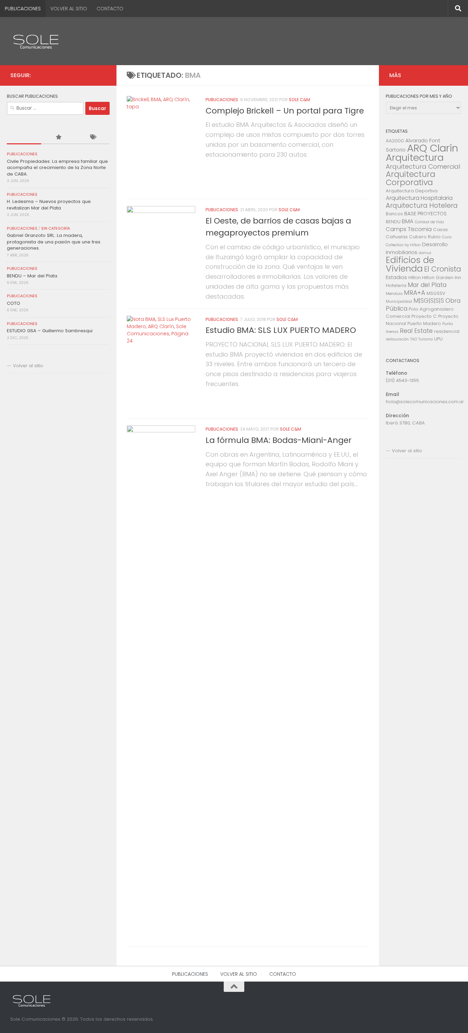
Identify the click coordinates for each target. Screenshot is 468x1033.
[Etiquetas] (92, 137)
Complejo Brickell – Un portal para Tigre (285, 110)
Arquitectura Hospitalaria (419, 198)
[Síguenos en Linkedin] (102, 75)
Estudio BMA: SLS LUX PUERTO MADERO (281, 330)
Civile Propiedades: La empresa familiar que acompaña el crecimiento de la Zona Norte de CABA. (57, 167)
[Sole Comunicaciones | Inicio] (36, 41)
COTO (13, 303)
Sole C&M (299, 100)
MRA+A (414, 292)
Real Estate (416, 331)
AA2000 (395, 140)
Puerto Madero (424, 323)
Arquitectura (415, 157)
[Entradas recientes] (24, 137)
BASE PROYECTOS (425, 213)
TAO (413, 339)
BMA (408, 221)
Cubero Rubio (425, 236)
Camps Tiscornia (409, 229)
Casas (440, 229)
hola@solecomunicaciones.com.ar (425, 401)
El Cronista (442, 269)
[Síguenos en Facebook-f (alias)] (91, 75)
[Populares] (58, 137)
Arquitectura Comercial (423, 166)
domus (425, 252)
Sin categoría (55, 228)
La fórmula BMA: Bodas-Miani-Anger (279, 440)
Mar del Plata (427, 285)
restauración (397, 339)
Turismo (425, 339)
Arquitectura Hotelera (422, 205)
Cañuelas (397, 236)
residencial (446, 331)
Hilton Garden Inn (441, 277)
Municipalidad (399, 301)
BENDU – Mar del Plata (32, 276)
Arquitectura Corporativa (410, 178)
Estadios (396, 277)
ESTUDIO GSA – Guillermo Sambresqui (50, 330)
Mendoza (394, 293)
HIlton (414, 277)
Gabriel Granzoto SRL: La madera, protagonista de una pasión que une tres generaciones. (53, 241)
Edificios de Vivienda (410, 264)
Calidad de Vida (429, 222)
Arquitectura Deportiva (412, 191)
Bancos (394, 214)
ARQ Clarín (432, 148)
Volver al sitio (28, 365)
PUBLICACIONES (23, 8)
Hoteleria (396, 285)
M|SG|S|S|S (429, 301)
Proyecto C (424, 316)
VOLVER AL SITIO (68, 8)
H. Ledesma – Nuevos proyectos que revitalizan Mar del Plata (49, 204)
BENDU (393, 221)
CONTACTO (110, 8)
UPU (438, 339)
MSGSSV (436, 293)
